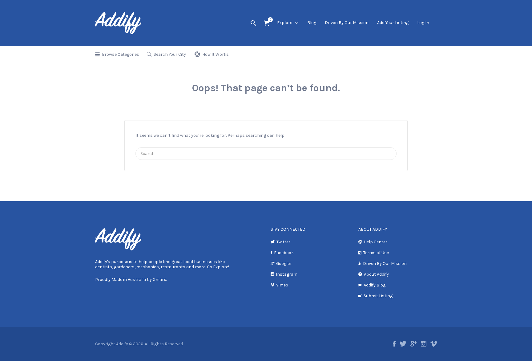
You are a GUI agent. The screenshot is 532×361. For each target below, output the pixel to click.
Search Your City (170, 54)
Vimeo (282, 285)
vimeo (433, 343)
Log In (423, 22)
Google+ (284, 263)
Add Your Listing (393, 22)
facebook (394, 343)
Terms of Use (376, 252)
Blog (311, 22)
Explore (284, 22)
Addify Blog (374, 285)
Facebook (284, 252)
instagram (423, 343)
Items (266, 23)
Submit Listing (378, 295)
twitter (403, 343)
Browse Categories (120, 54)
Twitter (283, 242)
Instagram (286, 274)
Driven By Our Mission (347, 22)
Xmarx (159, 279)
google (413, 343)
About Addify (376, 274)
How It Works (215, 54)
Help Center (375, 242)
